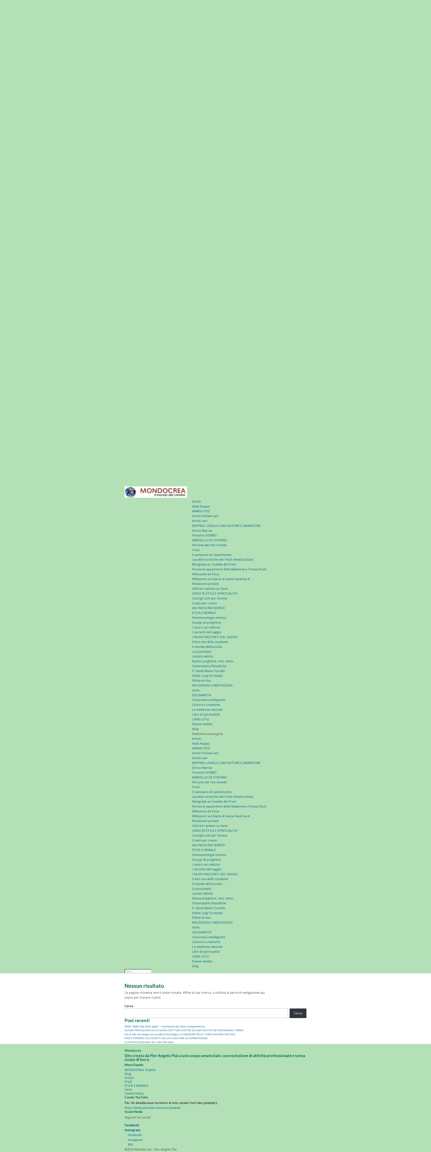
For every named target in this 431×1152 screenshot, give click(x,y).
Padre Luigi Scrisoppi (207, 676)
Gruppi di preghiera (206, 622)
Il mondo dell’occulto (207, 647)
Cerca (129, 1006)
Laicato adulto (202, 656)
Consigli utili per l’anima (209, 598)
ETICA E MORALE (204, 613)
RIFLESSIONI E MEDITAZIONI (212, 685)
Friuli (196, 550)
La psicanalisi (201, 652)
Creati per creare (204, 603)
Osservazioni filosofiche (209, 666)
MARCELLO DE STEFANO (209, 540)
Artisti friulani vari (205, 516)
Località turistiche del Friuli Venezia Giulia (222, 559)
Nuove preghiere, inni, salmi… (213, 661)
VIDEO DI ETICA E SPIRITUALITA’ (215, 593)
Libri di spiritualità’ (206, 714)
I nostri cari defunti (206, 627)
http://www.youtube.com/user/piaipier (153, 1108)
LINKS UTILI (200, 719)
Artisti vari (199, 521)
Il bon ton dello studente (210, 642)
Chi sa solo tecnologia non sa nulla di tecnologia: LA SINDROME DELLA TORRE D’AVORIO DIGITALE (180, 1034)
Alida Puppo (201, 506)
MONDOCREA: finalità (140, 1070)
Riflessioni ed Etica (205, 574)
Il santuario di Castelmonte (211, 555)
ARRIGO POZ (201, 511)
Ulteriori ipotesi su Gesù (210, 589)
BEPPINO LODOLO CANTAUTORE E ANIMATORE (226, 526)
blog (195, 729)
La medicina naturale (207, 710)
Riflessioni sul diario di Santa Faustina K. (221, 579)
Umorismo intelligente (208, 700)
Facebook (132, 1125)
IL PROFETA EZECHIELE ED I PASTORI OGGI (149, 1042)
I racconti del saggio (206, 632)
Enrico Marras (202, 531)
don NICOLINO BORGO (208, 608)
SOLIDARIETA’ (201, 695)
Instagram (132, 1130)
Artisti (196, 501)
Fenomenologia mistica (209, 618)
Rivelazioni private (205, 584)
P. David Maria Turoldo (208, 671)
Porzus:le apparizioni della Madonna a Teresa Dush (229, 569)
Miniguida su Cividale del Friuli (214, 564)
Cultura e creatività (206, 705)
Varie (196, 690)
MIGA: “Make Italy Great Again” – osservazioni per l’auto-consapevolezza (165, 1026)
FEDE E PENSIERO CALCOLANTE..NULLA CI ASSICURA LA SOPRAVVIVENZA (166, 1038)
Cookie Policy (134, 1093)
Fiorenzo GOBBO (204, 535)
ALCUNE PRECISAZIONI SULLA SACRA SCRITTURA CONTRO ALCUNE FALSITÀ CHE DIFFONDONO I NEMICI (184, 1030)
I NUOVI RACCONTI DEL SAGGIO (215, 637)
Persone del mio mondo (209, 545)
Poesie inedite (202, 724)
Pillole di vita (201, 680)
